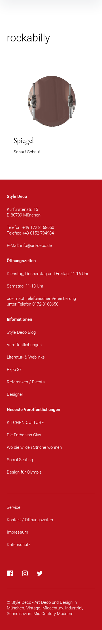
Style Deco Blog (21, 332)
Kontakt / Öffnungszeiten (30, 519)
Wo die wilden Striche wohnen (34, 447)
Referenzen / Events (26, 381)
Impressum (17, 532)
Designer (15, 394)
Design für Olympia (24, 472)
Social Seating (20, 459)
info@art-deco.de (36, 245)
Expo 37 (14, 369)
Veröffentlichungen (24, 344)
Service (13, 507)
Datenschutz (18, 544)
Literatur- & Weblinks (26, 357)
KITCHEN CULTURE (25, 422)
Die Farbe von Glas (24, 434)
